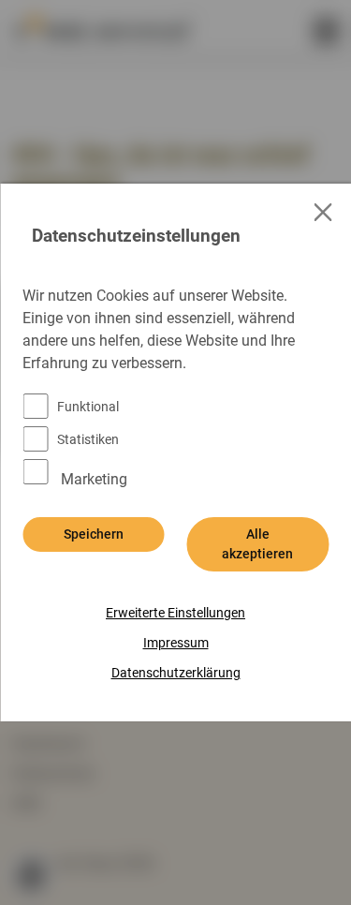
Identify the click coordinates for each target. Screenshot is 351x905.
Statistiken (88, 439)
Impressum (176, 642)
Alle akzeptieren (257, 544)
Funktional (88, 406)
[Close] (323, 212)
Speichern (94, 534)
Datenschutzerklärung (176, 672)
